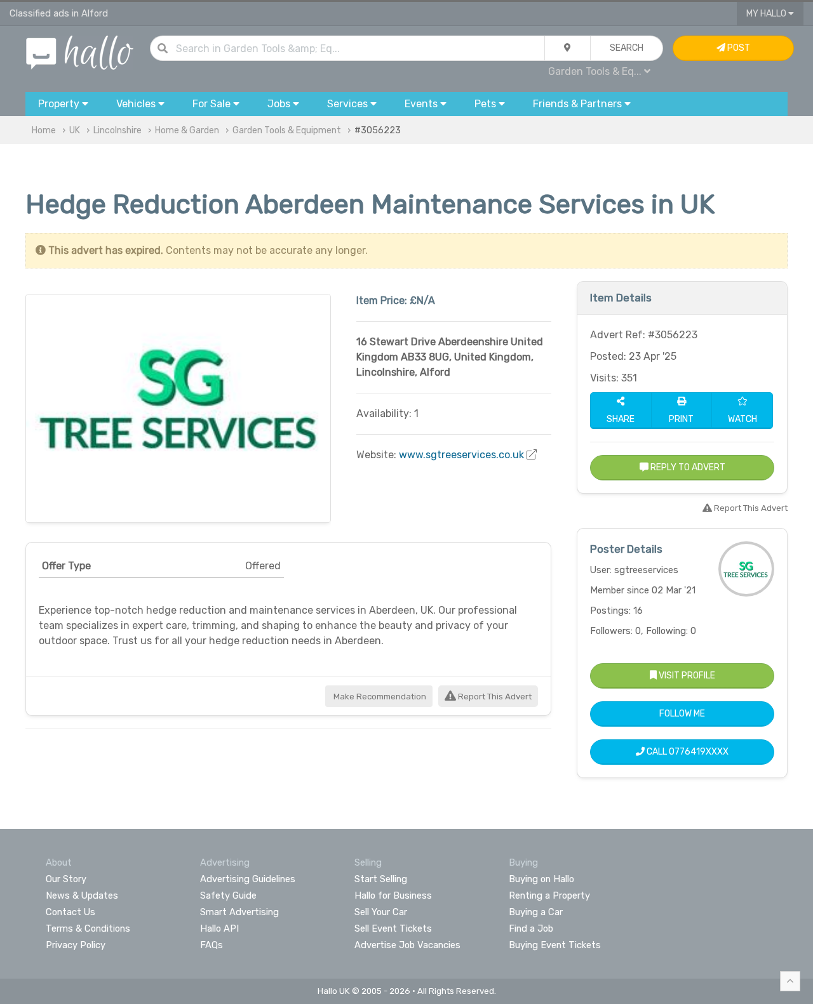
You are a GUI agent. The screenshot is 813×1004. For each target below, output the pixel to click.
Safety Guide (228, 895)
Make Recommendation (379, 696)
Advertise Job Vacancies (407, 945)
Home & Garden (187, 130)
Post (737, 48)
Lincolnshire (117, 130)
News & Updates (82, 895)
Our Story (66, 879)
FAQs (211, 945)
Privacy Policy (75, 945)
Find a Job (531, 928)
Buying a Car (536, 912)
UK (74, 130)
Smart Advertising (239, 912)
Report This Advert (494, 696)
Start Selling (380, 879)
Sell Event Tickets (393, 928)
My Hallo (767, 13)
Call (687, 751)
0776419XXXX (699, 751)
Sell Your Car (380, 912)
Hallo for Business (393, 895)
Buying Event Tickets (555, 945)
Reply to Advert (686, 467)
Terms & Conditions (88, 928)
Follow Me (682, 713)
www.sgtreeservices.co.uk (461, 455)
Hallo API (219, 928)
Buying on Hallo (541, 879)
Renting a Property (549, 895)
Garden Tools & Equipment (286, 130)
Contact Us (70, 912)
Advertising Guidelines (247, 879)
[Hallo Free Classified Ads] (79, 52)
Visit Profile (686, 675)
